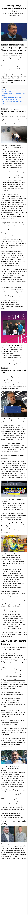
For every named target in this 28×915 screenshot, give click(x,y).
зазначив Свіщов (17, 509)
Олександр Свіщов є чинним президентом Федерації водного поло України (13, 774)
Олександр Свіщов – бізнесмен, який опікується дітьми (14, 8)
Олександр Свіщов (15, 364)
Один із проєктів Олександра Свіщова (13, 117)
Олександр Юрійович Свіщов (12, 628)
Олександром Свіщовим (8, 217)
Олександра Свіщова (18, 66)
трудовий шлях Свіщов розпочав (14, 680)
